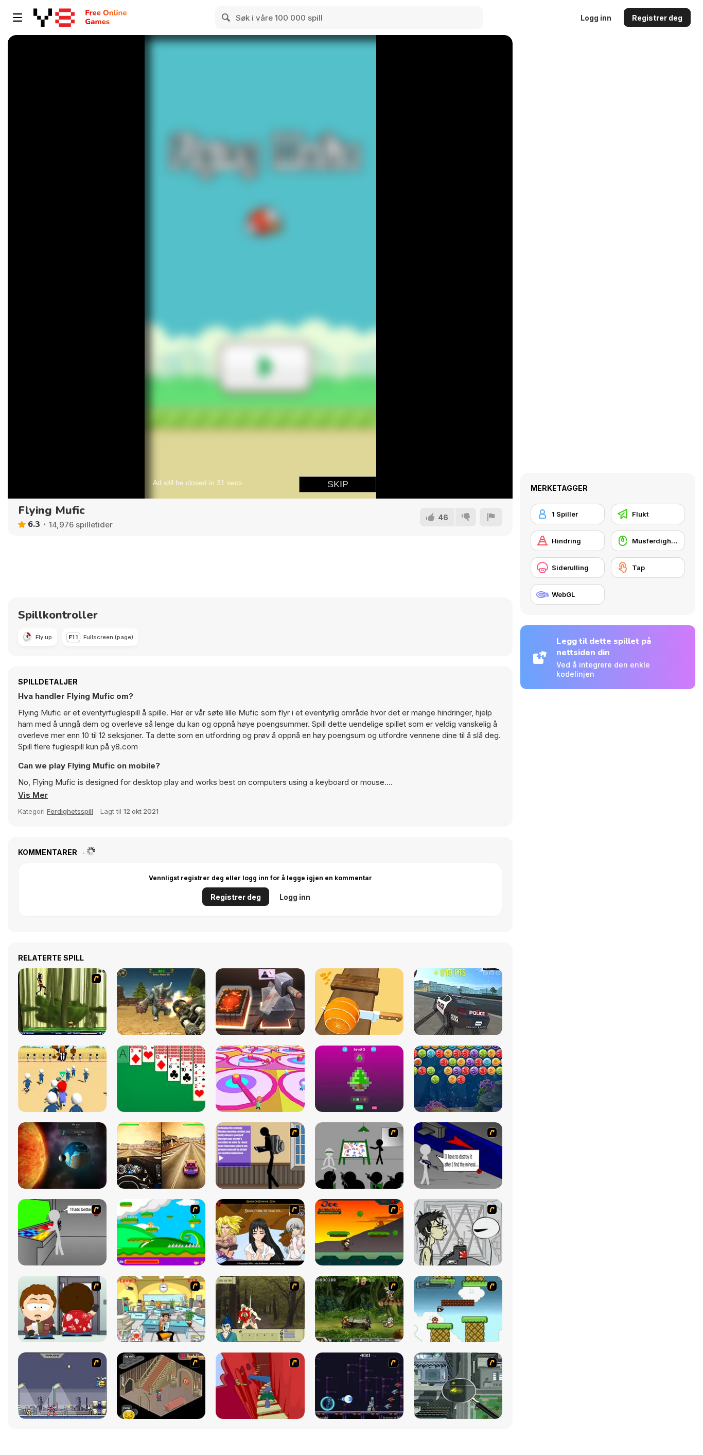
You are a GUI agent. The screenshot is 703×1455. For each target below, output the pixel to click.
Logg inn (596, 17)
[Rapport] (491, 517)
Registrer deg (657, 17)
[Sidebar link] (17, 17)
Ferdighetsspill (70, 811)
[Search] (226, 17)
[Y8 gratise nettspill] (54, 17)
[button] (33, 795)
